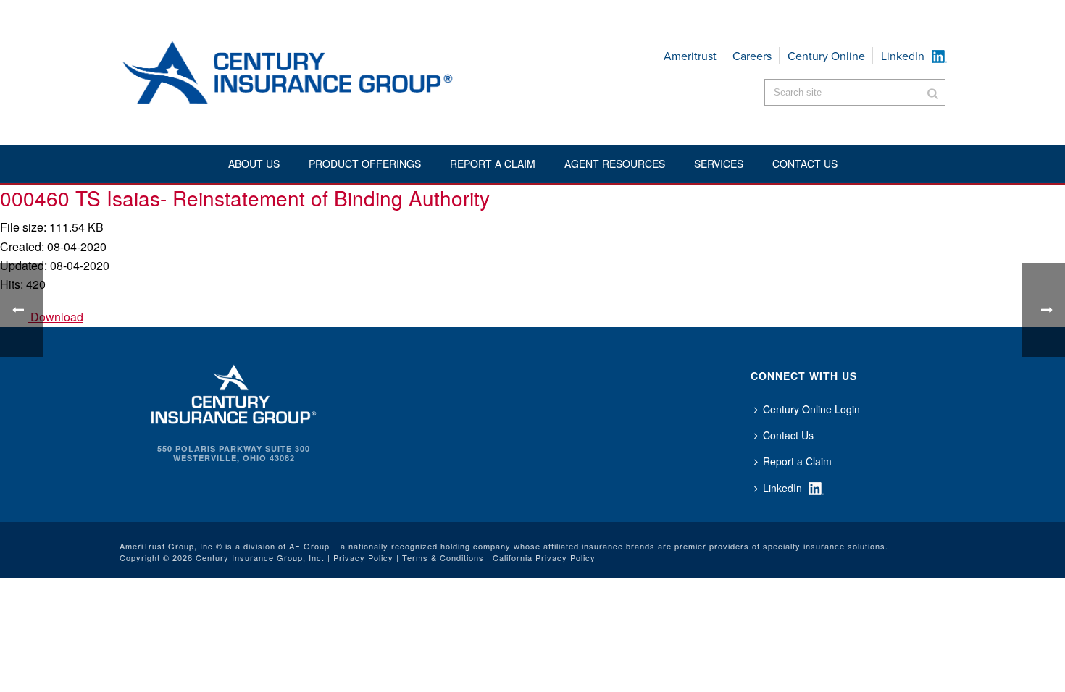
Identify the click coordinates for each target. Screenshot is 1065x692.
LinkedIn (902, 56)
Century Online (826, 56)
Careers (752, 56)
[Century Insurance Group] (330, 72)
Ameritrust (690, 56)
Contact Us (788, 435)
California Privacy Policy (544, 557)
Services (718, 163)
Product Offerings (365, 163)
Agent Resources (614, 163)
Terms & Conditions (443, 557)
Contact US (805, 163)
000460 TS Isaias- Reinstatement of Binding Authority (245, 197)
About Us (254, 163)
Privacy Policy (363, 557)
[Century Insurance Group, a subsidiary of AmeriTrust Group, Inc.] (233, 392)
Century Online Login (811, 409)
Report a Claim (492, 163)
